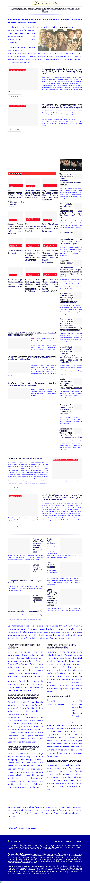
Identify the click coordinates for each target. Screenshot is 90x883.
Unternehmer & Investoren (49, 245)
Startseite (57, 841)
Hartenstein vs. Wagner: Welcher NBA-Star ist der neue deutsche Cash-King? (71, 433)
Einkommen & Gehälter (33, 219)
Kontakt (78, 841)
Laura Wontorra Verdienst (50, 565)
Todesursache (15, 496)
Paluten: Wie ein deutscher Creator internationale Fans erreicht (32, 384)
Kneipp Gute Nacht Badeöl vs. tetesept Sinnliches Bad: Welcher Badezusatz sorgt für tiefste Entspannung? (71, 324)
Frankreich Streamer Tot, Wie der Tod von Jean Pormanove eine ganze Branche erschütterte (62, 497)
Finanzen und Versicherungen (16, 185)
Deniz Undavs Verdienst (50, 541)
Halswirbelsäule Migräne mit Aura (24, 458)
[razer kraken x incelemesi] (45, 882)
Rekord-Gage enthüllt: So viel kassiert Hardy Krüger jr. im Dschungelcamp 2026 (62, 71)
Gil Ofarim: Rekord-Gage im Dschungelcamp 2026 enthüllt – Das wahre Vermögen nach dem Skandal (71, 210)
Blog (68, 841)
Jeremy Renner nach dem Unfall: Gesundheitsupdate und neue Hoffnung (16, 228)
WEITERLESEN (14, 96)
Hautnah (30, 186)
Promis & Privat (50, 185)
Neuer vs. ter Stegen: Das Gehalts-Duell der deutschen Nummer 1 (66, 409)
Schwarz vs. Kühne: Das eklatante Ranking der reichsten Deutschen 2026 (38, 545)
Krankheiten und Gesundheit (65, 459)
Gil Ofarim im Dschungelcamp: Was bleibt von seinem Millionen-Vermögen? (62, 106)
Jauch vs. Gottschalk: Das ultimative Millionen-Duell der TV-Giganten (32, 358)
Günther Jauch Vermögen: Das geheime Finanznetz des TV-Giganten (32, 255)
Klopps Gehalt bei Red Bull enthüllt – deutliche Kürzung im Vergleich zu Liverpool (52, 597)
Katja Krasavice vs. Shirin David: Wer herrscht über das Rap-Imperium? (50, 195)
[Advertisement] (32, 153)
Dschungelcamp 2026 (17, 70)
